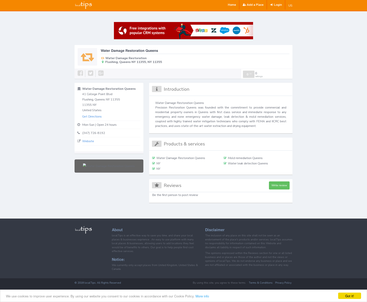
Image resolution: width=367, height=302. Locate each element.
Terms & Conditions (261, 283)
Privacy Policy (283, 283)
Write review (279, 185)
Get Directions (92, 116)
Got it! (349, 295)
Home (232, 5)
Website (88, 141)
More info (202, 296)
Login (278, 5)
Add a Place (255, 5)
